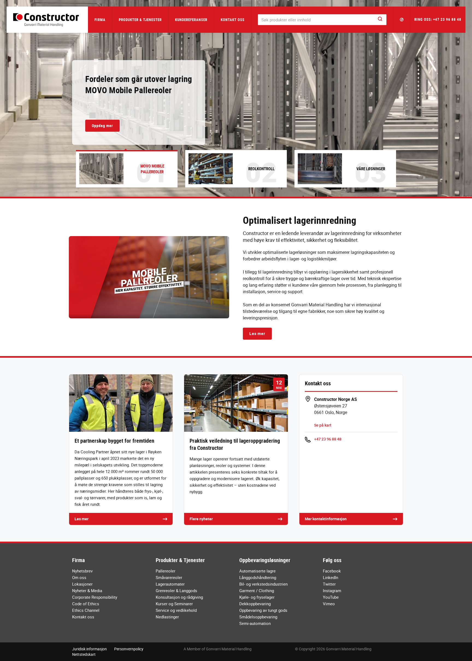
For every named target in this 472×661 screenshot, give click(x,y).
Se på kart (322, 425)
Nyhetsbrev (82, 571)
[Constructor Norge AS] (47, 20)
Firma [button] (100, 19)
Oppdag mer (102, 125)
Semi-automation (255, 623)
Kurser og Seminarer (174, 603)
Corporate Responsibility (94, 597)
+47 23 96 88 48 (327, 439)
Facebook (332, 571)
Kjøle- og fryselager (257, 597)
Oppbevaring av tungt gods (263, 610)
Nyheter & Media (87, 590)
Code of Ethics (85, 603)
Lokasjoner (82, 584)
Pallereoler (165, 571)
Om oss (79, 577)
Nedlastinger (167, 616)
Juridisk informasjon (89, 648)
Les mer (257, 333)
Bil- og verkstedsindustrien (263, 584)
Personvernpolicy (128, 648)
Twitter (329, 584)
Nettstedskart (84, 654)
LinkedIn (330, 577)
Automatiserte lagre (257, 571)
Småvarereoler (169, 577)
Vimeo (329, 603)
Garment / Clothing (256, 590)
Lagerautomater (170, 584)
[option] (236, 98)
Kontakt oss (232, 19)
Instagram (332, 590)
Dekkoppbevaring (255, 603)
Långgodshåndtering (257, 577)
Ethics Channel (85, 610)
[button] (401, 20)
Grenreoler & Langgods (176, 590)
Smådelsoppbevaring (258, 616)
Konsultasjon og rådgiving (179, 597)
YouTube (331, 597)
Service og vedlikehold (176, 610)
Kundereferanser (191, 19)
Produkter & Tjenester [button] (140, 19)
